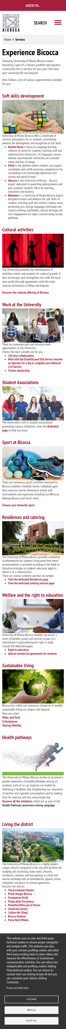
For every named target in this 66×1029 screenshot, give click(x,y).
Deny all (31, 1010)
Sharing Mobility (11, 725)
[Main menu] (58, 23)
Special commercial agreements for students (32, 654)
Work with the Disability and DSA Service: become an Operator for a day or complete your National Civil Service (35, 363)
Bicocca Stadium (17, 916)
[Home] (11, 22)
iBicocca (12, 181)
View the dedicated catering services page (31, 583)
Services (20, 39)
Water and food (11, 717)
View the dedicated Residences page (28, 579)
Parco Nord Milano (18, 920)
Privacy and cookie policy (18, 987)
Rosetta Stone (15, 147)
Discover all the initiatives (17, 801)
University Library (18, 909)
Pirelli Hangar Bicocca (20, 894)
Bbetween (13, 195)
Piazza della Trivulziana (21, 901)
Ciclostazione (9, 721)
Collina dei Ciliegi (18, 913)
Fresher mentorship (19, 371)
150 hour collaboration (21, 356)
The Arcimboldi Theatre (21, 890)
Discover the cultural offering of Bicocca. (25, 292)
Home (7, 39)
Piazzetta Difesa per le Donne (24, 905)
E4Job (11, 165)
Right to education (18, 650)
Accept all (31, 1020)
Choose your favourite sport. (18, 505)
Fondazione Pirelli (18, 898)
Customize (31, 999)
